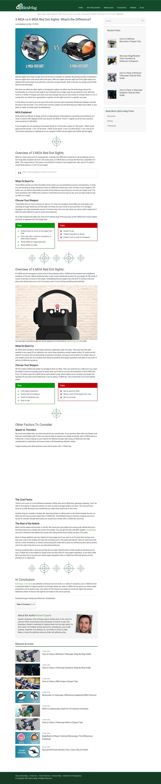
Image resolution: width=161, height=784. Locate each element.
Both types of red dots (23, 584)
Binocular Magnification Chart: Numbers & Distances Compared (130, 58)
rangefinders (91, 530)
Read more (119, 14)
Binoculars (108, 8)
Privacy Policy (56, 776)
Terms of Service (44, 776)
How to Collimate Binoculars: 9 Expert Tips (130, 40)
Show (32, 604)
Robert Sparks (43, 615)
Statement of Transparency (72, 776)
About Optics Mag (21, 776)
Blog (142, 8)
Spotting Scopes (93, 8)
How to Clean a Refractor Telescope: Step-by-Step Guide (130, 75)
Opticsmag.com (73, 341)
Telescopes (121, 8)
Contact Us (33, 776)
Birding (133, 8)
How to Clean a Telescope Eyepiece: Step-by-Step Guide (131, 92)
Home (81, 8)
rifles (52, 204)
